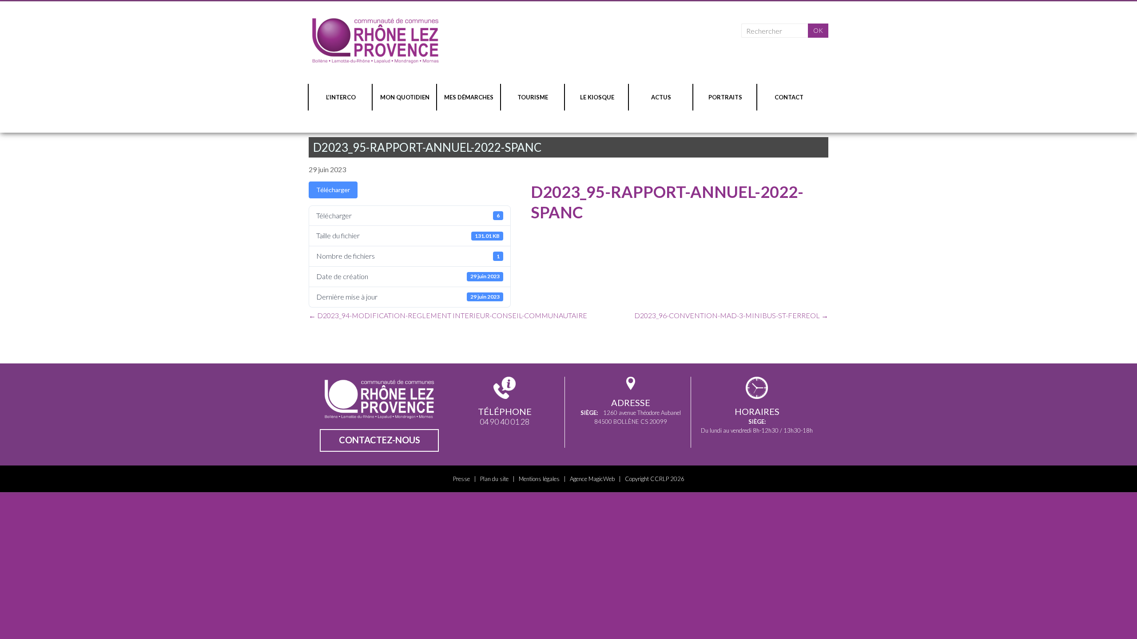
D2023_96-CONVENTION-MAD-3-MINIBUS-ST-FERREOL (731, 315)
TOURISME (532, 97)
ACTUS (661, 97)
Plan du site (494, 478)
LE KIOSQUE (597, 97)
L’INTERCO (341, 97)
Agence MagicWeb (592, 478)
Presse (461, 478)
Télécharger (333, 189)
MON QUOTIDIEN (404, 97)
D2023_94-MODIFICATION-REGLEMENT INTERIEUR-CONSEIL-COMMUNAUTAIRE (448, 315)
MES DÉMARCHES (468, 97)
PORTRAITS (725, 97)
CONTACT (789, 97)
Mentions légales (539, 478)
